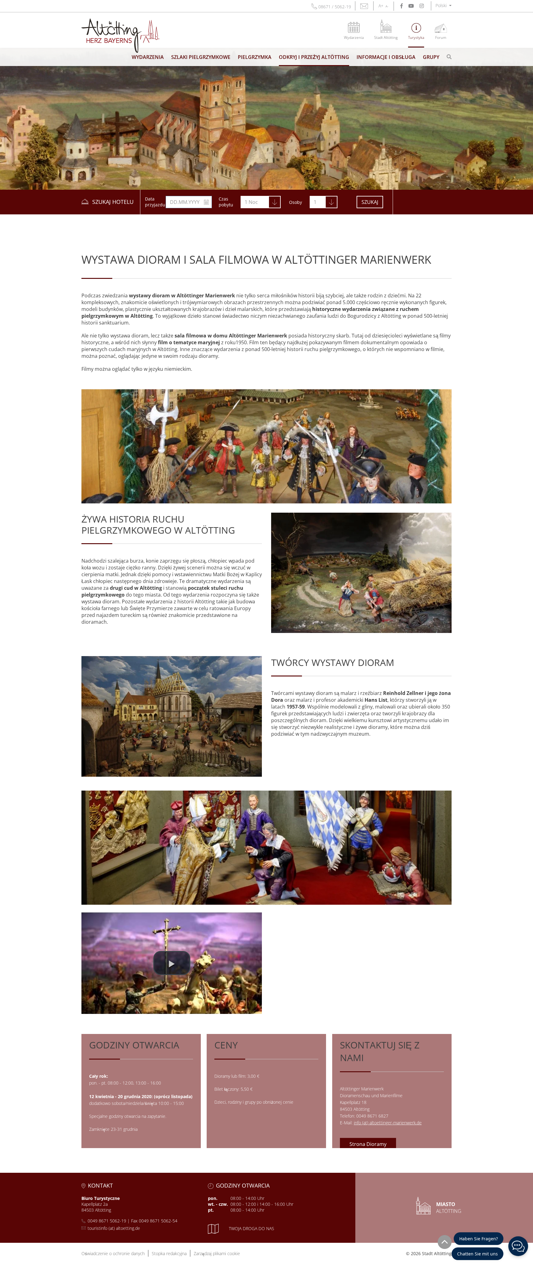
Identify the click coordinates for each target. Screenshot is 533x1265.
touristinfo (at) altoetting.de (114, 1228)
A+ (380, 6)
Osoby (295, 202)
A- (387, 6)
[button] (444, 5)
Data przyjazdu (155, 202)
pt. (211, 1210)
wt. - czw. (218, 1204)
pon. (212, 1198)
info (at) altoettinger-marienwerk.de (388, 1123)
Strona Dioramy (367, 1144)
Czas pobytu (226, 202)
